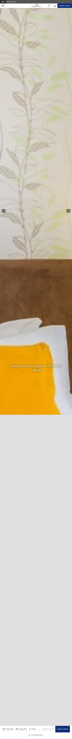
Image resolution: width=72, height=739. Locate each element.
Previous (3, 211)
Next (68, 211)
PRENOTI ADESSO (62, 729)
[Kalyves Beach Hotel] (35, 5)
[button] (3, 2)
